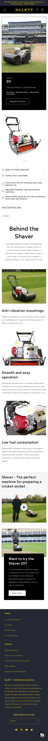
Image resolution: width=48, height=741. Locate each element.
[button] (4, 9)
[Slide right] (29, 161)
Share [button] (6, 216)
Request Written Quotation (15, 671)
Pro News (8, 625)
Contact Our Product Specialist (17, 661)
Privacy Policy (10, 630)
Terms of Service (11, 636)
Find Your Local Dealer (13, 656)
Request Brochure (18, 101)
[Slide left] (18, 161)
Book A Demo (10, 666)
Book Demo (17, 593)
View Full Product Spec (11, 207)
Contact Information (13, 620)
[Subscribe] (37, 721)
